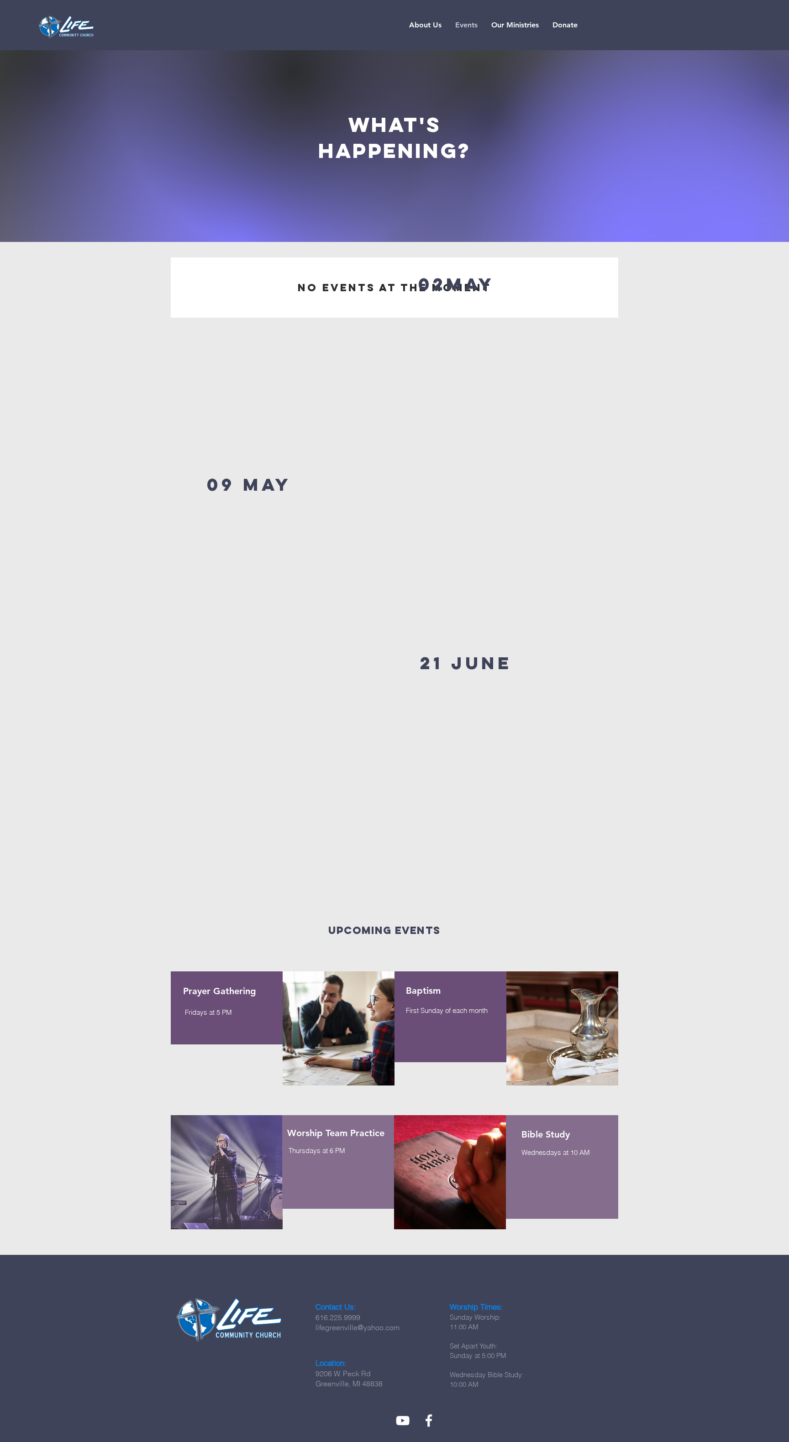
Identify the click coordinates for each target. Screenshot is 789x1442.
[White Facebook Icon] (429, 1420)
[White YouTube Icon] (402, 1420)
